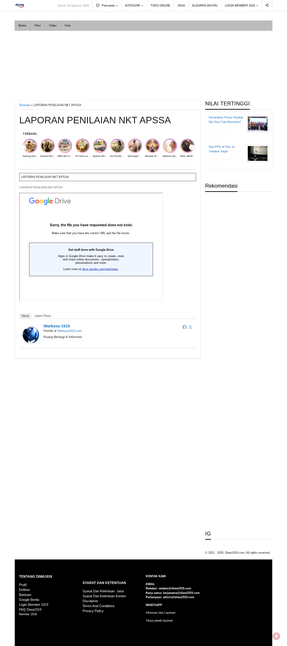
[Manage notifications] (276, 636)
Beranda (24, 105)
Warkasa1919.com (69, 331)
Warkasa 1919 (56, 326)
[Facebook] (184, 327)
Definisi (24, 590)
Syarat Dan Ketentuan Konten (104, 596)
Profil (22, 585)
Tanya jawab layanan (159, 620)
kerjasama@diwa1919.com (181, 593)
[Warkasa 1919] (31, 334)
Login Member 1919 (33, 604)
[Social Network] (267, 5)
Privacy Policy (93, 611)
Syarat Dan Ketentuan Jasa (103, 591)
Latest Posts (43, 315)
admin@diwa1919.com (178, 597)
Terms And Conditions (99, 606)
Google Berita (29, 600)
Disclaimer (90, 601)
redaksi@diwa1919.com (175, 588)
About (25, 315)
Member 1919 (28, 614)
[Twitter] (190, 327)
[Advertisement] (143, 64)
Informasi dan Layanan (160, 612)
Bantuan (25, 595)
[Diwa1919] (20, 5)
